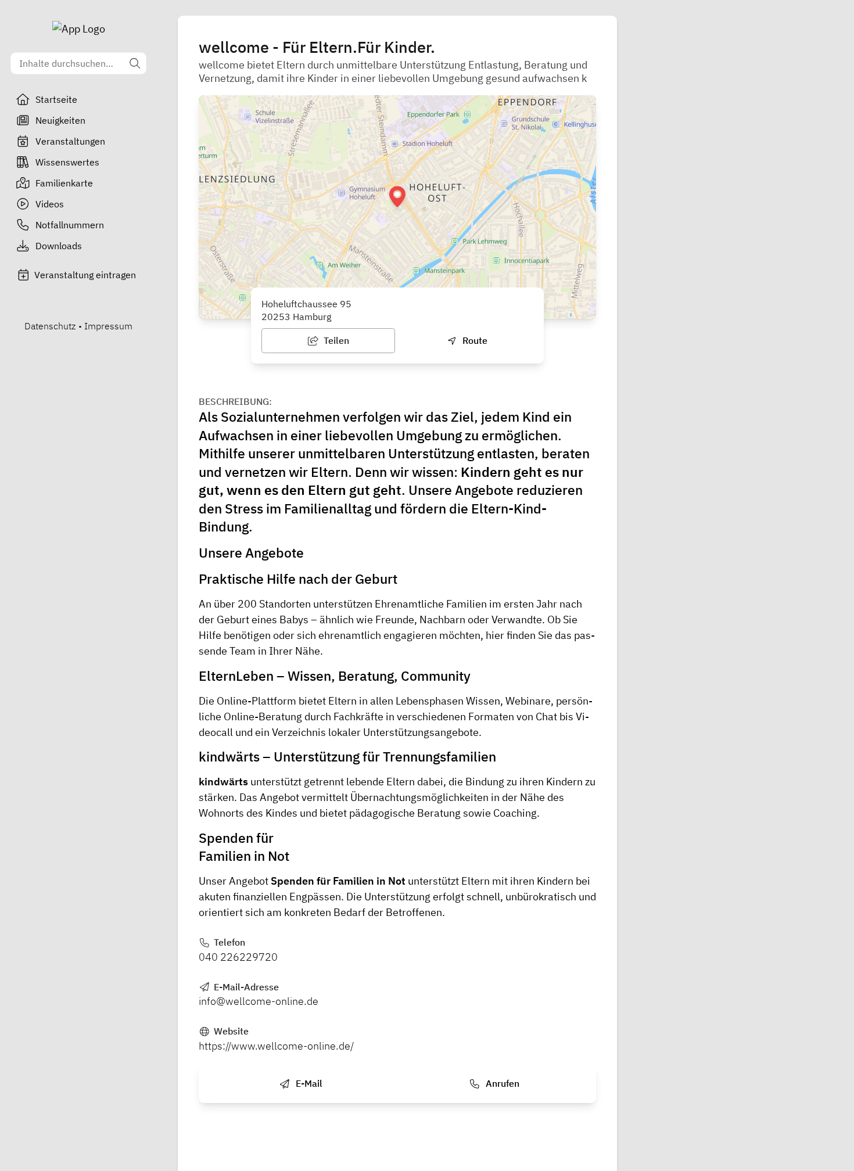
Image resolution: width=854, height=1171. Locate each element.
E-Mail (307, 1083)
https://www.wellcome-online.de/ (276, 1046)
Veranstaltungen (70, 141)
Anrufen (501, 1083)
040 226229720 (238, 957)
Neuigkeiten (60, 120)
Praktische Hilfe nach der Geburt (298, 578)
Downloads (58, 246)
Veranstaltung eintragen (85, 275)
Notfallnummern (69, 225)
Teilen (335, 340)
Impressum (108, 326)
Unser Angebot (235, 881)
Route (473, 340)
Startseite (56, 99)
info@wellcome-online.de (258, 1001)
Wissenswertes (67, 162)
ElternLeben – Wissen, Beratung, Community (335, 675)
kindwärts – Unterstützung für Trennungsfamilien (347, 756)
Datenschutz (50, 326)
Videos (49, 204)
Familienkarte (64, 183)
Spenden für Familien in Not (338, 881)
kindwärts (223, 781)
